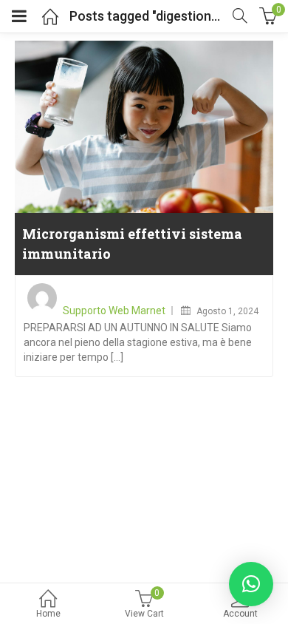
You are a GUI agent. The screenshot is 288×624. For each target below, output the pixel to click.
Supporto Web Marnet (114, 310)
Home (48, 613)
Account (240, 613)
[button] (251, 584)
